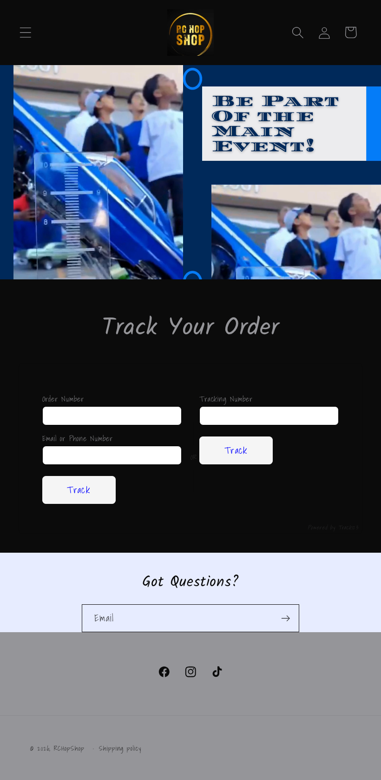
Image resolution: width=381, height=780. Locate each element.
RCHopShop (69, 748)
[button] (25, 32)
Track (79, 490)
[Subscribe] (285, 618)
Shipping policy (120, 748)
